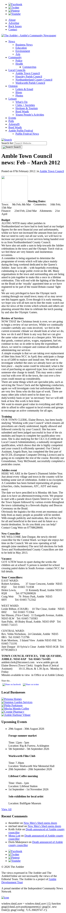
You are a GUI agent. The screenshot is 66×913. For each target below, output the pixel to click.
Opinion (13, 85)
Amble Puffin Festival (20, 130)
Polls (11, 120)
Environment (22, 50)
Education (21, 47)
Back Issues (15, 26)
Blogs (18, 92)
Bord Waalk (22, 111)
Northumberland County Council (33, 79)
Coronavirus (29, 66)
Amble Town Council (27, 73)
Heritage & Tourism (26, 108)
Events (12, 117)
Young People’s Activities (29, 114)
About (11, 19)
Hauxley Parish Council (28, 76)
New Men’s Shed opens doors (40, 822)
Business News (24, 44)
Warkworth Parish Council (30, 82)
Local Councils (16, 70)
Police (18, 60)
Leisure (12, 98)
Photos (19, 95)
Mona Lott (14, 835)
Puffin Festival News (27, 133)
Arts (17, 54)
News (11, 41)
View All (6, 809)
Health (19, 63)
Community (15, 57)
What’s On (21, 101)
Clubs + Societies (25, 105)
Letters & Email (24, 89)
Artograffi (14, 124)
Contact (12, 29)
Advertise (13, 23)
